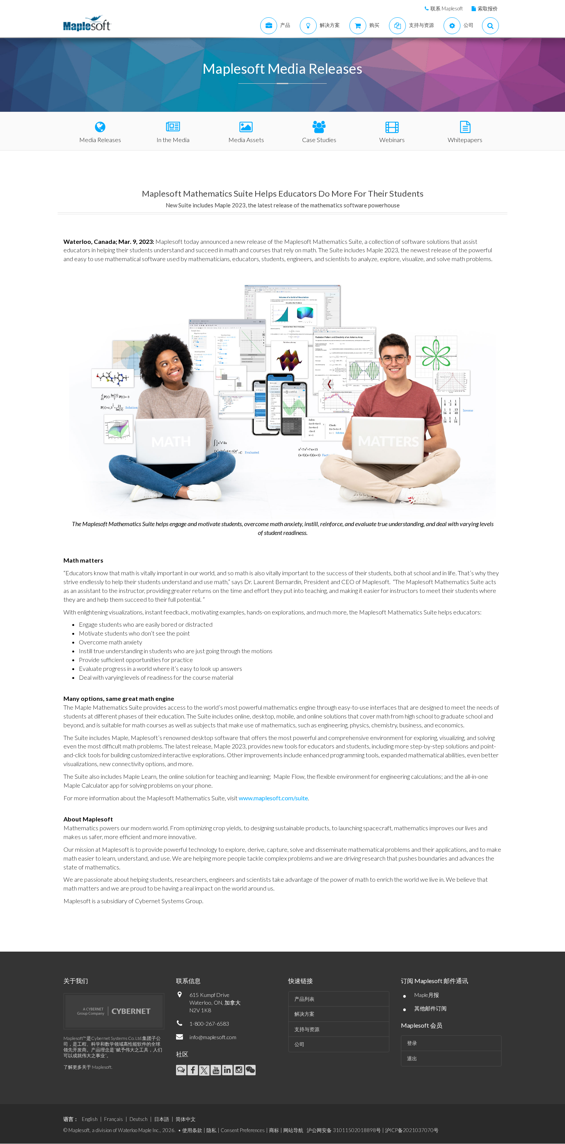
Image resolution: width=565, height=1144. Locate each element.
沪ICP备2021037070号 (412, 1130)
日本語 (161, 1119)
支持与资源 (306, 1029)
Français (113, 1119)
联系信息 (188, 980)
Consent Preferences (243, 1130)
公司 (299, 1044)
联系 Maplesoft (446, 8)
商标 (274, 1130)
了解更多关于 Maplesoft (87, 1067)
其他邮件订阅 (430, 1008)
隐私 (211, 1130)
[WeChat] (250, 1070)
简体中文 (186, 1119)
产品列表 (304, 999)
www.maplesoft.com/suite (273, 797)
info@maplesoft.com (212, 1037)
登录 (412, 1043)
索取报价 (488, 8)
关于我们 (75, 980)
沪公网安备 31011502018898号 (344, 1130)
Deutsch (139, 1119)
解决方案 (304, 1014)
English (90, 1119)
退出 (412, 1058)
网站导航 (293, 1130)
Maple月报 (426, 995)
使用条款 (192, 1130)
